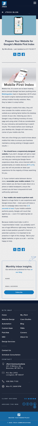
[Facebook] (27, 404)
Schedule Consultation (11, 355)
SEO (3, 337)
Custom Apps (7, 328)
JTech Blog (12, 12)
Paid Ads (5, 332)
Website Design (8, 319)
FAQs (22, 328)
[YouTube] (31, 404)
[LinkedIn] (34, 404)
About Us (24, 337)
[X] (24, 404)
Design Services (8, 341)
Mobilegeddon (7, 94)
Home (4, 315)
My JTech (24, 315)
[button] (35, 3)
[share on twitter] (14, 54)
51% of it (30, 165)
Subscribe (19, 292)
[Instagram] (34, 406)
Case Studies (25, 319)
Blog (22, 324)
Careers (23, 332)
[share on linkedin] (19, 54)
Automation (6, 324)
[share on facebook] (23, 54)
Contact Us (6, 350)
